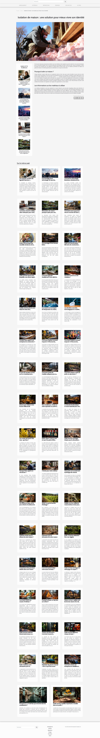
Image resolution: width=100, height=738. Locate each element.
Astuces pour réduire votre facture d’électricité (26, 405)
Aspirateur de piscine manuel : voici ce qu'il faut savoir (50, 665)
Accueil (17, 10)
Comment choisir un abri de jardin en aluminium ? (72, 373)
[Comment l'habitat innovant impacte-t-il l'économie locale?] (50, 334)
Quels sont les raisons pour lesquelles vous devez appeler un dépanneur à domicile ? (27, 277)
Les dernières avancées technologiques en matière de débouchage (71, 309)
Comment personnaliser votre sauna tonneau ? (48, 568)
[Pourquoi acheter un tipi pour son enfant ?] (50, 594)
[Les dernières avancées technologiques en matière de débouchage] (72, 302)
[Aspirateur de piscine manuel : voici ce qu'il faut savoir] (50, 659)
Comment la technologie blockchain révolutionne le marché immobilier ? (24, 118)
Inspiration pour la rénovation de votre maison (49, 536)
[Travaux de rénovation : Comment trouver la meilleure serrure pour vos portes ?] (50, 626)
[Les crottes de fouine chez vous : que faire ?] (27, 432)
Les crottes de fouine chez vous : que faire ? (26, 439)
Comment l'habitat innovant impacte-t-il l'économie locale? (50, 341)
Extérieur (34, 5)
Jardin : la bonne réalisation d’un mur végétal (71, 536)
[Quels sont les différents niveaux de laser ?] (72, 626)
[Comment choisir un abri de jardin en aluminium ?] (72, 366)
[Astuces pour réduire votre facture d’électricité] (27, 399)
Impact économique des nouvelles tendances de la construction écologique (26, 244)
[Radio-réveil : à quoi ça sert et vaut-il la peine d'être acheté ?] (50, 432)
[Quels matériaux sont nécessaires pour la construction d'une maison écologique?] (27, 659)
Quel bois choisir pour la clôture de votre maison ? (26, 536)
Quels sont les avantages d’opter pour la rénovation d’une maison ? (71, 440)
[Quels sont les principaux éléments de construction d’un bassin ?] (72, 237)
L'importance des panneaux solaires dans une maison (27, 568)
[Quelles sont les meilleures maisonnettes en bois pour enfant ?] (72, 497)
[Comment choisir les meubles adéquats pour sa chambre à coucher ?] (50, 366)
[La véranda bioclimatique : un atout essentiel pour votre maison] (72, 399)
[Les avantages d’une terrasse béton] (50, 237)
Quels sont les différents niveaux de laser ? (71, 633)
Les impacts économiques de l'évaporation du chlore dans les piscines (49, 309)
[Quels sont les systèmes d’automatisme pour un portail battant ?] (27, 626)
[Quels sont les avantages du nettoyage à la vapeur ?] (72, 562)
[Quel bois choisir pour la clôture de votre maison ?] (27, 529)
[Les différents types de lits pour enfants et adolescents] (27, 497)
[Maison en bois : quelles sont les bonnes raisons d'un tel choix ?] (72, 594)
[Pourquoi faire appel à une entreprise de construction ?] (27, 334)
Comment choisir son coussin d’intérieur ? (25, 600)
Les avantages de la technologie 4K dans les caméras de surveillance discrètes (24, 101)
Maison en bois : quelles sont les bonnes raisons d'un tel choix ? (72, 601)
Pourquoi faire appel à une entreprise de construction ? (27, 341)
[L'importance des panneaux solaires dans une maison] (27, 562)
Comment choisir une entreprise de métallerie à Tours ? (71, 666)
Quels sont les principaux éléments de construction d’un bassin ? (71, 244)
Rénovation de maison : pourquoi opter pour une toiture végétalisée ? (24, 152)
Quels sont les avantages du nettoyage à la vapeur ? (72, 568)
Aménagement (22, 5)
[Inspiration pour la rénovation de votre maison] (50, 529)
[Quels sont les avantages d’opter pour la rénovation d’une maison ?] (72, 432)
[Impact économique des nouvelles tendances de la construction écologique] (27, 237)
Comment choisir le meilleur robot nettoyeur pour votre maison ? (24, 135)
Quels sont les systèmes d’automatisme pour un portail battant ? (26, 634)
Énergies (57, 5)
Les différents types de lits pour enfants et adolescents (27, 503)
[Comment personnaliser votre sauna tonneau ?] (50, 562)
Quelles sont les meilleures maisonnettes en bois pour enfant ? (71, 504)
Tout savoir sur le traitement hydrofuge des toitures (72, 471)
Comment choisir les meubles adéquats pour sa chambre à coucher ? (49, 374)
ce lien (57, 76)
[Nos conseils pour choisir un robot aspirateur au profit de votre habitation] (50, 399)
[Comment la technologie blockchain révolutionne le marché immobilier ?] (24, 110)
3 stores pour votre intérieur (49, 471)
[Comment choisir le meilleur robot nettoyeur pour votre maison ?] (24, 127)
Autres (79, 5)
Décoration (68, 5)
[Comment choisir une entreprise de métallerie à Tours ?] (72, 659)
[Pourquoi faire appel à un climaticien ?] (27, 465)
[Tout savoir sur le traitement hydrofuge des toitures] (72, 465)
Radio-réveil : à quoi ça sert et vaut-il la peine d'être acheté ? (49, 440)
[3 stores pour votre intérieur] (50, 465)
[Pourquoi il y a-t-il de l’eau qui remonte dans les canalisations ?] (33, 694)
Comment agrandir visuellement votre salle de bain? (49, 277)
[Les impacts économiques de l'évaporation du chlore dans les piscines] (50, 302)
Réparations (46, 5)
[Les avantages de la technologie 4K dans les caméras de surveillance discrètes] (24, 93)
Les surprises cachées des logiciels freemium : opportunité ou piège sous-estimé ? (24, 83)
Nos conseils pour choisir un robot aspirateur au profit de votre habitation (50, 406)
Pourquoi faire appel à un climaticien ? (26, 471)
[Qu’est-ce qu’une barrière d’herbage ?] (50, 497)
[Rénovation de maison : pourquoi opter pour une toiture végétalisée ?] (24, 144)
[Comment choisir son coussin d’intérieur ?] (27, 594)
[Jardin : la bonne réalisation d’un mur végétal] (72, 529)
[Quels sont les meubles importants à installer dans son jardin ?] (67, 694)
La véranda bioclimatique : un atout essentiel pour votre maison (72, 406)
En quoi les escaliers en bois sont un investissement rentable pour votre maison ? (27, 374)
